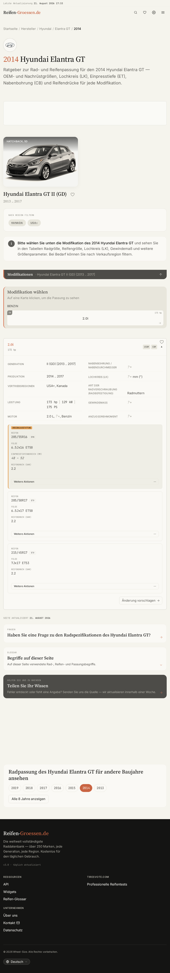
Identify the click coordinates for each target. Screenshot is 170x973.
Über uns (10, 915)
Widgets (9, 892)
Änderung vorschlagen (141, 600)
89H (32, 437)
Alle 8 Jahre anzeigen (28, 799)
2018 (29, 788)
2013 (100, 788)
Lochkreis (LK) (73, 76)
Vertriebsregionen (21, 386)
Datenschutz (13, 930)
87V (32, 500)
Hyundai (45, 29)
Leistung (14, 402)
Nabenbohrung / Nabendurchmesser (102, 365)
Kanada (17, 222)
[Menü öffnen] (163, 12)
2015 (71, 788)
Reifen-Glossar (14, 899)
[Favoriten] (144, 12)
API (5, 884)
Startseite (10, 29)
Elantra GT (62, 29)
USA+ (34, 222)
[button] (85, 274)
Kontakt (9, 923)
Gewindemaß (98, 402)
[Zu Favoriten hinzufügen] (72, 194)
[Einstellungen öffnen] (154, 12)
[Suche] (135, 12)
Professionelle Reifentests (107, 884)
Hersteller (28, 29)
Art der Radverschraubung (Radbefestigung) (102, 389)
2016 (57, 788)
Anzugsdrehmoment (103, 416)
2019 (14, 788)
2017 (43, 788)
